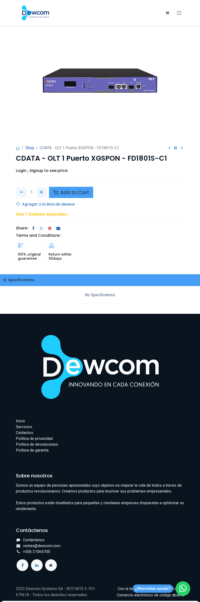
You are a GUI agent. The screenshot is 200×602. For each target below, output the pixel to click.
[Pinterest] (49, 228)
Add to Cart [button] (74, 192)
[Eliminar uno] (21, 192)
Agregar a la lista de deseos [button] (48, 204)
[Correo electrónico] (58, 228)
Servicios (24, 426)
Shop (29, 148)
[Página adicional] (51, 565)
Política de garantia (32, 450)
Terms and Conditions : (39, 235)
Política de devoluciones (37, 444)
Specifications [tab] (20, 279)
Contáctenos (33, 540)
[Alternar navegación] (179, 13)
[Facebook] (33, 228)
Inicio (20, 421)
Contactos (24, 432)
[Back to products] (176, 148)
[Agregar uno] (41, 192)
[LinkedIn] (37, 565)
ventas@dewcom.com (41, 545)
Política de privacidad (34, 438)
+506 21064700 (36, 551)
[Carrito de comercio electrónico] (167, 13)
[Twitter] (41, 228)
